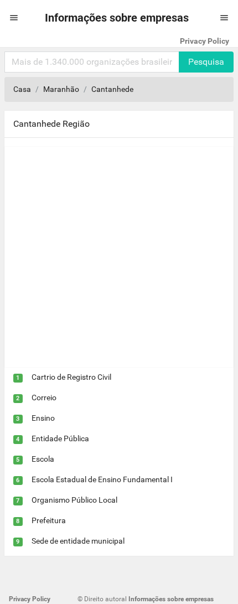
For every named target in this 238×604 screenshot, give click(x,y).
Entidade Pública (60, 438)
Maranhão (61, 89)
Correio (44, 397)
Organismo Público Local (74, 499)
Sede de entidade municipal (78, 540)
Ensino (43, 418)
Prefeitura (49, 520)
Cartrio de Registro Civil (71, 377)
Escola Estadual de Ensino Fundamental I (102, 479)
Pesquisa (206, 61)
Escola (43, 459)
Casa (22, 89)
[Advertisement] (119, 257)
